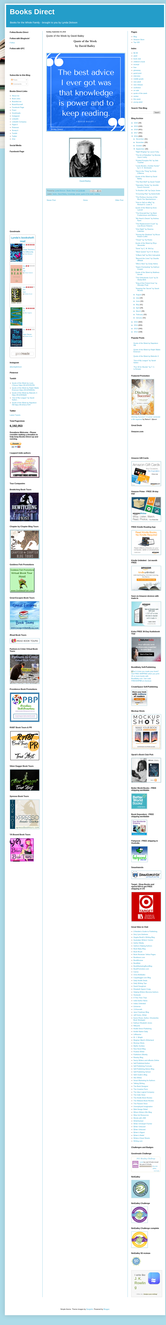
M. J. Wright (138, 1037)
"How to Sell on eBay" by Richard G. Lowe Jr (144, 203)
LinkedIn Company (19, 122)
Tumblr (14, 133)
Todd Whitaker (29, 254)
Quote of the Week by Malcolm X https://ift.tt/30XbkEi (24, 394)
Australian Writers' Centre (143, 940)
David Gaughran (139, 986)
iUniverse (137, 1006)
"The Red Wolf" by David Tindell (147, 182)
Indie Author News (140, 1001)
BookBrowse (138, 960)
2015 (136, 322)
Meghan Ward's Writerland (143, 1040)
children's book (139, 62)
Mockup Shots (138, 1043)
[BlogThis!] (93, 191)
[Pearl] (16, 325)
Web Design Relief (140, 1109)
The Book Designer (140, 1086)
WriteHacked (138, 1121)
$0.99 (135, 53)
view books (156, 1171)
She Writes (137, 1078)
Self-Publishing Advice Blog (143, 1069)
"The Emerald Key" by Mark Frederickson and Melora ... (147, 214)
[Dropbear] (16, 282)
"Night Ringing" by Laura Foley (147, 152)
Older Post (119, 200)
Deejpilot (89, 1309)
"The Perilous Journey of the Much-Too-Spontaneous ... (146, 198)
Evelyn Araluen (29, 272)
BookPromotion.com (141, 969)
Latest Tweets (15, 415)
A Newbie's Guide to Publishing (145, 931)
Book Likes (16, 99)
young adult (137, 102)
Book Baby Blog (139, 949)
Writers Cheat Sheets (141, 1138)
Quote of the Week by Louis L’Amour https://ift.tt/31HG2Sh (23, 384)
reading (97, 194)
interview (136, 76)
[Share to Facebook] (98, 191)
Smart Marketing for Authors (144, 1080)
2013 (136, 328)
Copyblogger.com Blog (142, 978)
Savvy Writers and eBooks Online (146, 1060)
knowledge (71, 194)
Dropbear (24, 268)
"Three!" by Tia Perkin (143, 240)
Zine (13, 139)
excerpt (136, 64)
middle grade (138, 79)
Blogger (106, 1309)
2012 (136, 332)
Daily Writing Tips (140, 983)
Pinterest (15, 127)
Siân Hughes (28, 313)
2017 (136, 133)
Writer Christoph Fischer (142, 1124)
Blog (135, 37)
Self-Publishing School (142, 1072)
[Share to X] (95, 191)
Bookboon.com (139, 957)
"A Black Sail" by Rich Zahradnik (147, 255)
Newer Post (51, 200)
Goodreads (16, 113)
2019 (136, 126)
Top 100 (136, 42)
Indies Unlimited (139, 1003)
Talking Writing (139, 1083)
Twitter (14, 136)
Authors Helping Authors (142, 946)
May (138, 305)
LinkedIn (15, 119)
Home (85, 200)
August (139, 295)
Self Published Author (141, 1063)
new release (138, 85)
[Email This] (91, 191)
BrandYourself (17, 104)
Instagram (16, 116)
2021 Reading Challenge (145, 1158)
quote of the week (87, 194)
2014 (136, 325)
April (138, 308)
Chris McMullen (139, 975)
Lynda (141, 1162)
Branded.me (16, 101)
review (135, 96)
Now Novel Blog (139, 1049)
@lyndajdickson (16, 367)
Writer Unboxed (139, 1127)
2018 (136, 129)
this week (137, 99)
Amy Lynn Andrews (140, 934)
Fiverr (14, 110)
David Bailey (85, 181)
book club (137, 59)
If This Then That (140, 998)
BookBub (136, 963)
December (140, 139)
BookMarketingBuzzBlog (142, 966)
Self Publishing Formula (142, 1066)
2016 (136, 136)
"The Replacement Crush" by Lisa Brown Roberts (146, 225)
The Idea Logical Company (143, 1092)
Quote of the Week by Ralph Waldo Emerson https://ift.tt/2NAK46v (25, 389)
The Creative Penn (140, 1089)
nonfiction (137, 88)
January (139, 318)
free (134, 67)
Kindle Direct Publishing (142, 1029)
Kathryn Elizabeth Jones (142, 1023)
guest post (137, 73)
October (139, 146)
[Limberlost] (16, 304)
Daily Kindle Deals (140, 980)
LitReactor (137, 1034)
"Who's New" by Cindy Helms (146, 264)
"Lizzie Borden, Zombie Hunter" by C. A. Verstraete (147, 167)
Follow (12, 43)
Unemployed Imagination (143, 1106)
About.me (15, 96)
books (55, 194)
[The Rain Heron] (16, 346)
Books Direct (32, 12)
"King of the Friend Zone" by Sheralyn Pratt (146, 284)
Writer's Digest (139, 1132)
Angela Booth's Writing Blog (144, 937)
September (140, 149)
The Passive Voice (140, 1104)
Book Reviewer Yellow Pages (144, 954)
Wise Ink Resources (141, 1115)
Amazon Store (138, 39)
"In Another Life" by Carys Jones (147, 190)
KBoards (136, 1026)
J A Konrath (137, 1009)
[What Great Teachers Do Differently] (16, 261)
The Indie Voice (139, 1095)
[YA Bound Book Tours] (22, 861)
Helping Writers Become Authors (145, 992)
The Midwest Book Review (143, 1101)
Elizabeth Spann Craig (142, 989)
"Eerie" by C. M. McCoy (144, 248)
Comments (17, 84)
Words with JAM (139, 1118)
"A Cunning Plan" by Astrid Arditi (147, 194)
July (138, 298)
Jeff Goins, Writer (140, 1015)
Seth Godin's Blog (140, 1075)
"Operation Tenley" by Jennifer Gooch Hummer (147, 186)
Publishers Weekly (140, 1054)
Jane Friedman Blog (141, 1012)
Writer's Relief (138, 1135)
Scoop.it (15, 130)
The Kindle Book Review (142, 1098)
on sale (136, 90)
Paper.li (15, 124)
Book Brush (137, 952)
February (140, 314)
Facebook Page (18, 107)
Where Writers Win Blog (142, 1112)
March (138, 311)
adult (135, 56)
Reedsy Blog (138, 1057)
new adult (137, 82)
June (138, 301)
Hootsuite (137, 995)
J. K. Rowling (140, 1283)
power (78, 194)
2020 (136, 123)
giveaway (137, 70)
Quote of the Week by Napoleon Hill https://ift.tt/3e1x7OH (24, 404)
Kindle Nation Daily (140, 1031)
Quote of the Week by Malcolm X (146, 356)
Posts (15, 80)
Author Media (138, 943)
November (140, 142)
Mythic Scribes (139, 1046)
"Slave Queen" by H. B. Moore (147, 252)
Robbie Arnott (28, 294)
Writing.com (138, 1141)
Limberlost (24, 289)
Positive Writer (138, 1052)
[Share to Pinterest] (100, 191)
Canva (135, 972)
